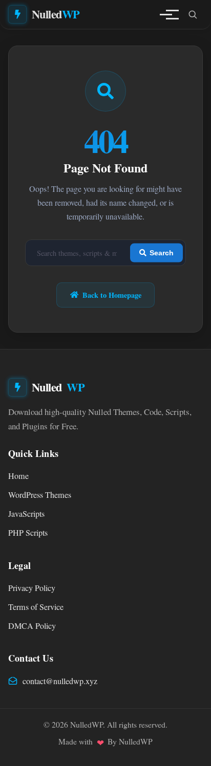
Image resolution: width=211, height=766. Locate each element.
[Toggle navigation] (166, 14)
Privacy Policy (31, 588)
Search (162, 253)
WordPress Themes (39, 494)
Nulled (56, 14)
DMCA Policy (32, 625)
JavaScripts (26, 513)
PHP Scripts (28, 532)
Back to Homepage (111, 295)
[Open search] (192, 14)
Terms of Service (36, 606)
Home (18, 476)
